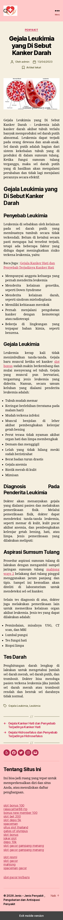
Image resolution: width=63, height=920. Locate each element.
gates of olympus (16, 831)
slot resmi (10, 857)
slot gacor (11, 861)
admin (25, 61)
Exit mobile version (31, 915)
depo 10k (10, 842)
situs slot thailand (16, 827)
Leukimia (34, 705)
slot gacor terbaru (17, 877)
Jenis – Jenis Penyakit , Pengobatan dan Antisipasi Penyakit (24, 900)
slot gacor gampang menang (24, 845)
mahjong (10, 864)
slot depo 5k (12, 820)
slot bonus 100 (14, 805)
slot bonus (11, 834)
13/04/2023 (45, 61)
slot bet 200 (12, 816)
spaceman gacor (15, 868)
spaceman (11, 824)
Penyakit (31, 29)
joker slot (10, 838)
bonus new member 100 (20, 813)
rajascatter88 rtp (15, 809)
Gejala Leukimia (18, 705)
